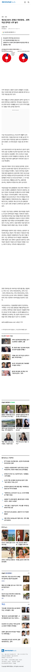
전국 (6, 17)
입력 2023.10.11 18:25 (13, 28)
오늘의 (7, 573)
